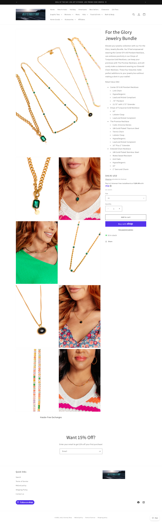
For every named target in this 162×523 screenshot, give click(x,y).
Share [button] (110, 241)
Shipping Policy (22, 490)
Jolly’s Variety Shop (65, 517)
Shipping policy (102, 517)
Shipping (108, 179)
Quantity (108, 204)
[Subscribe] (99, 451)
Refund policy (21, 486)
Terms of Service (22, 481)
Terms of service (90, 517)
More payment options (125, 229)
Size (106, 193)
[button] (56, 14)
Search (18, 477)
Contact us (20, 494)
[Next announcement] (145, 2)
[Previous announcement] (16, 2)
